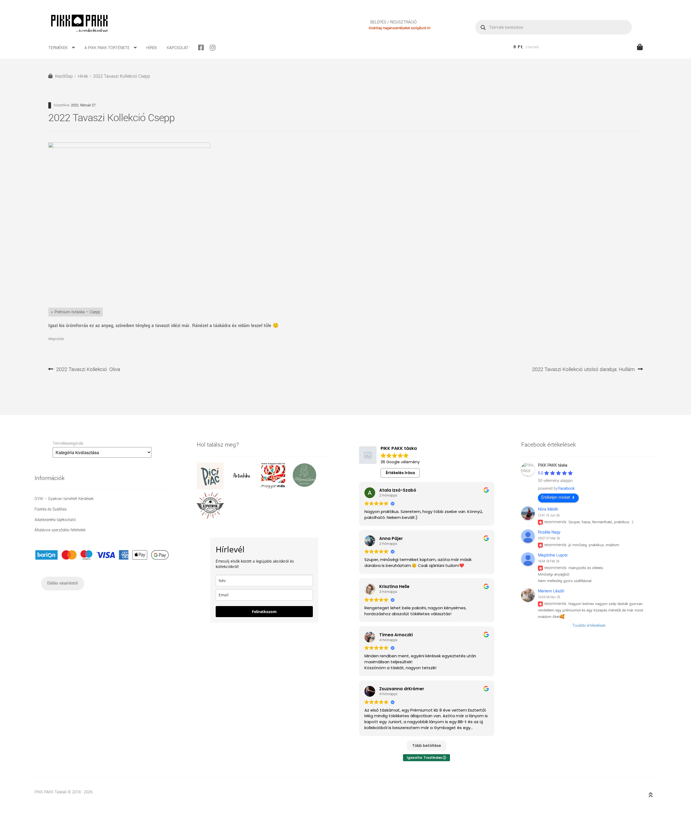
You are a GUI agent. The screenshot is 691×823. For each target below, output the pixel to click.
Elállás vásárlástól (62, 583)
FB (203, 47)
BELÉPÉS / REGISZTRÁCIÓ (393, 22)
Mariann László (551, 591)
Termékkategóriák (68, 443)
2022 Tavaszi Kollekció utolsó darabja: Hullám (583, 369)
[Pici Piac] (212, 488)
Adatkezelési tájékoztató (55, 520)
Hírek (83, 76)
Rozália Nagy (549, 532)
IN (215, 47)
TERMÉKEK (58, 48)
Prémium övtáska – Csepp (77, 312)
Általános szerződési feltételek (60, 530)
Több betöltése (426, 745)
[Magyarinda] (275, 488)
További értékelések (588, 625)
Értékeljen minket (555, 497)
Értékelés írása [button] (400, 472)
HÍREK (151, 48)
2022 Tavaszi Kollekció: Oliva (88, 369)
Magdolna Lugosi (552, 555)
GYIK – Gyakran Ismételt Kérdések (64, 499)
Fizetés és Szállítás (51, 509)
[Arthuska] (243, 488)
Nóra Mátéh (548, 509)
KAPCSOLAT (177, 48)
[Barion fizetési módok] (102, 554)
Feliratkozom (264, 611)
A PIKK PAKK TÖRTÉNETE (107, 48)
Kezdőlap (64, 76)
